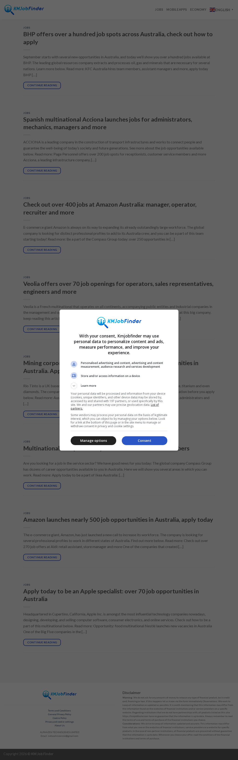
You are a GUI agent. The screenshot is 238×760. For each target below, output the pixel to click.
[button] (119, 386)
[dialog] (119, 380)
